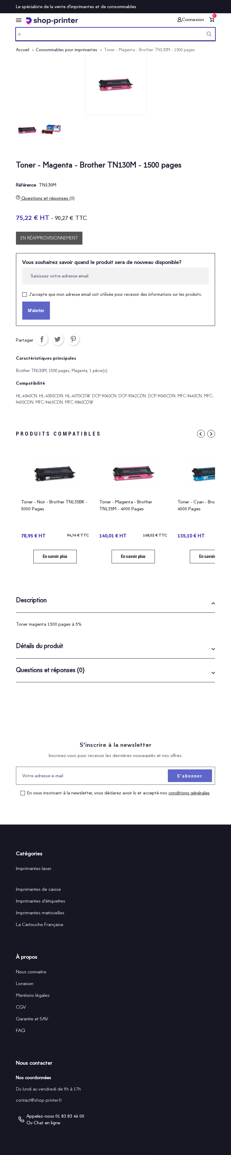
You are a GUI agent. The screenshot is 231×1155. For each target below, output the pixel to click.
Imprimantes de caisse (38, 889)
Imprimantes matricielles (40, 913)
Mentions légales (33, 995)
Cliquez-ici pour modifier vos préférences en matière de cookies (82, 1151)
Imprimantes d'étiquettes (40, 901)
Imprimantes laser (33, 868)
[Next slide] (211, 434)
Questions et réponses (47, 198)
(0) (72, 198)
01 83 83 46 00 (69, 1116)
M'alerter (36, 310)
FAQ (20, 1030)
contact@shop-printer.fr (39, 1100)
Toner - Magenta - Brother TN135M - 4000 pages (125, 505)
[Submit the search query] (209, 34)
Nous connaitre (31, 972)
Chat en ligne (47, 1122)
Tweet (57, 339)
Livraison (24, 983)
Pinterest (73, 339)
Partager (42, 339)
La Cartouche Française (39, 924)
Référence (26, 185)
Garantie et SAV (32, 1019)
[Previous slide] (201, 434)
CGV (21, 1007)
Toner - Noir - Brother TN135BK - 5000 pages (54, 505)
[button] (115, 602)
